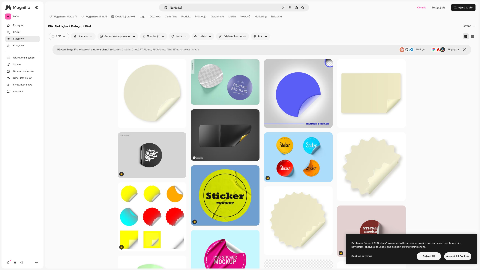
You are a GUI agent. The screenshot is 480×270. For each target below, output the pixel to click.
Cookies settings (361, 256)
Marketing (261, 16)
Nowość (245, 16)
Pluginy (452, 49)
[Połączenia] (8, 263)
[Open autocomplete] (164, 7)
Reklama (276, 16)
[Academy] (15, 263)
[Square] (473, 36)
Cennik (421, 7)
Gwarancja (217, 16)
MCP (418, 49)
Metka (232, 16)
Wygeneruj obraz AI (65, 16)
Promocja (200, 16)
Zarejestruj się (463, 7)
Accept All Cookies (457, 256)
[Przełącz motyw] (22, 263)
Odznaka (155, 16)
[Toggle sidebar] (37, 7)
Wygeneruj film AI (96, 16)
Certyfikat (171, 16)
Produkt (185, 16)
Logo (142, 16)
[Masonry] (466, 36)
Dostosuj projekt (125, 16)
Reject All (429, 256)
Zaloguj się (438, 7)
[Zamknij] (464, 49)
